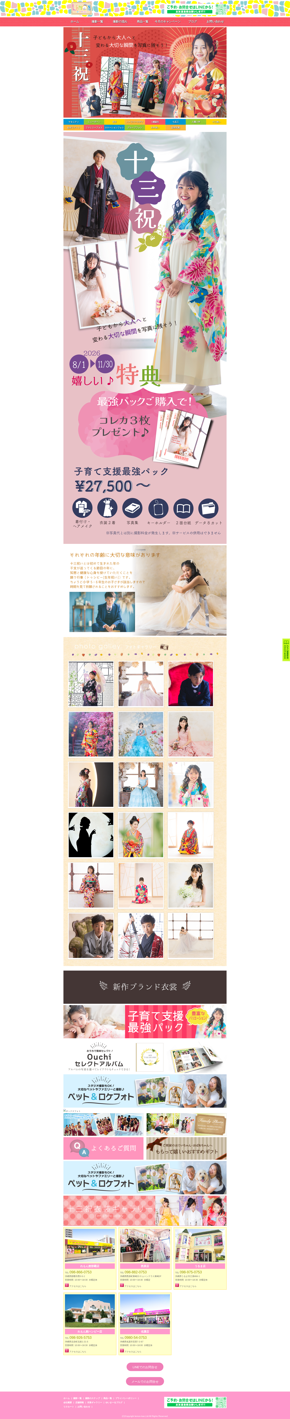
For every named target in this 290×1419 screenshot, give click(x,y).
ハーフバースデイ (134, 122)
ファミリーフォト (94, 127)
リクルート (68, 1406)
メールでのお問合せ (145, 1381)
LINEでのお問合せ (145, 1367)
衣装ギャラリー (94, 1402)
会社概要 (67, 1402)
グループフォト (134, 127)
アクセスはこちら (77, 1286)
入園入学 (196, 122)
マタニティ (73, 122)
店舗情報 (79, 1402)
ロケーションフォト (114, 127)
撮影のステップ (92, 1398)
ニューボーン (94, 122)
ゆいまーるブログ (114, 1402)
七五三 (175, 122)
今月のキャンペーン (168, 21)
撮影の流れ (120, 21)
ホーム (75, 21)
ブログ (192, 21)
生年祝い (155, 127)
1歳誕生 (155, 122)
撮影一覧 (97, 21)
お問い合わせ (215, 21)
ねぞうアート (73, 127)
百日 (114, 122)
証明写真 (175, 127)
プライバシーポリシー (126, 1398)
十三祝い (216, 122)
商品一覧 (142, 21)
